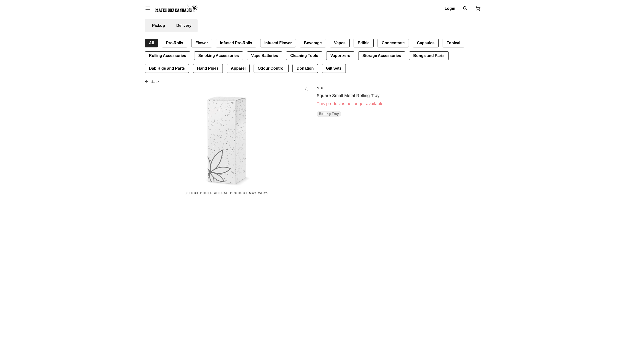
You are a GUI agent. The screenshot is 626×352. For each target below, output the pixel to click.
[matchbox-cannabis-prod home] (177, 8)
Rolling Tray (329, 114)
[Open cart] (477, 8)
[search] (306, 89)
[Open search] (465, 8)
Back (155, 81)
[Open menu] (148, 8)
